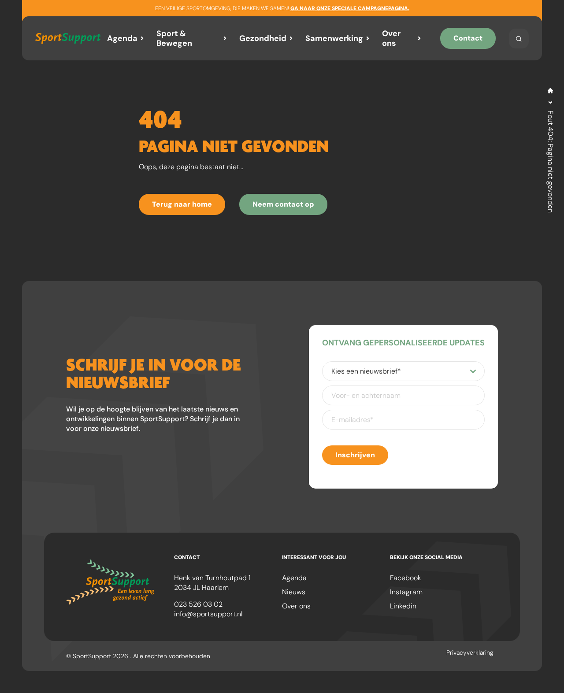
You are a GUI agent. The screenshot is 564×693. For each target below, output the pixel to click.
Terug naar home (182, 204)
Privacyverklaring (470, 652)
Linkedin (403, 606)
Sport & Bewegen (174, 38)
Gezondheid (262, 38)
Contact (467, 38)
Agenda (122, 38)
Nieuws (293, 592)
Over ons (391, 38)
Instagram (406, 592)
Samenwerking (334, 38)
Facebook (405, 577)
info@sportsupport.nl (208, 614)
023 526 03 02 (198, 604)
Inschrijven (355, 455)
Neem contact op (283, 204)
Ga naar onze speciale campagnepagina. (349, 8)
